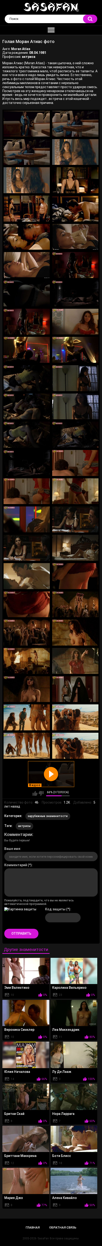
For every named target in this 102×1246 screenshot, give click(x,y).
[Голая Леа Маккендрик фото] (74, 1013)
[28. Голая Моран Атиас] (75, 491)
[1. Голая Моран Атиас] (27, 124)
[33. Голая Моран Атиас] (27, 576)
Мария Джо (13, 1198)
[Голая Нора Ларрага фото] (74, 1097)
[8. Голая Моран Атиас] (75, 209)
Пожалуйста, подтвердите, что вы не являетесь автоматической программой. (39, 902)
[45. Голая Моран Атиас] (27, 746)
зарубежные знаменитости (48, 816)
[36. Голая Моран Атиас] (75, 604)
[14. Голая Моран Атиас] (75, 293)
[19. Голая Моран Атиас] (27, 378)
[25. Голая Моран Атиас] (27, 463)
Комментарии (18, 834)
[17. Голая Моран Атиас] (27, 350)
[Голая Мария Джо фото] (25, 1181)
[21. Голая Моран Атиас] (27, 407)
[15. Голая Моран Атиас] (27, 322)
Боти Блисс (61, 1156)
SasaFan (43, 1238)
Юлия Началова (17, 1072)
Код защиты (55, 909)
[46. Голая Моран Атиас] (75, 746)
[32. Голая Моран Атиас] (75, 548)
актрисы (24, 826)
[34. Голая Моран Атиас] (75, 576)
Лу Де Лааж (61, 1072)
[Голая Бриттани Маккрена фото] (25, 1139)
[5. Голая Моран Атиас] (27, 180)
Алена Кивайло (64, 1198)
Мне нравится (34, 793)
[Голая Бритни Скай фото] (25, 1097)
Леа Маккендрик (65, 1030)
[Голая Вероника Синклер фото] (25, 1013)
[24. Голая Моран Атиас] (75, 435)
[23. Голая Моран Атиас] (27, 435)
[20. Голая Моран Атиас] (75, 378)
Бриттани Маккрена (20, 1156)
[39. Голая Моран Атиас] (27, 661)
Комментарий (15, 865)
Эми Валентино (16, 987)
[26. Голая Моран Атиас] (75, 463)
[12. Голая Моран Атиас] (75, 265)
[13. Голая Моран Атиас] (27, 293)
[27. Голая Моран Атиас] (27, 491)
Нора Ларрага (63, 1114)
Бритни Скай (14, 1114)
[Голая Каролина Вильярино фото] (74, 971)
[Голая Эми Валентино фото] (25, 971)
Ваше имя (12, 849)
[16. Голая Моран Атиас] (75, 322)
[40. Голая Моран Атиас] (75, 661)
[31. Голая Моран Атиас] (27, 548)
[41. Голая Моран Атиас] (27, 689)
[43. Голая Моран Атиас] (27, 717)
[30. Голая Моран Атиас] (75, 519)
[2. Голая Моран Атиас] (75, 124)
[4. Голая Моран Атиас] (75, 152)
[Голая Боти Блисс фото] (74, 1139)
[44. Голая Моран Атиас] (75, 717)
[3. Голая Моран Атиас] (27, 152)
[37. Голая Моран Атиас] (27, 633)
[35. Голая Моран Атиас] (27, 604)
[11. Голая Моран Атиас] (27, 265)
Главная (33, 1227)
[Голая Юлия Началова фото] (25, 1055)
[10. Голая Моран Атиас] (75, 237)
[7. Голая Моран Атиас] (27, 209)
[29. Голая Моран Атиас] (27, 519)
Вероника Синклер (19, 1030)
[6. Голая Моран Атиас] (75, 180)
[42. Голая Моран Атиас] (75, 689)
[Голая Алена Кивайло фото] (74, 1181)
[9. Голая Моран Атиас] (27, 237)
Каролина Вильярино (69, 987)
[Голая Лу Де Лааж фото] (74, 1055)
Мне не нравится (41, 793)
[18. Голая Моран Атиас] (75, 350)
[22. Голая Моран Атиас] (75, 407)
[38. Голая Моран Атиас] (75, 633)
